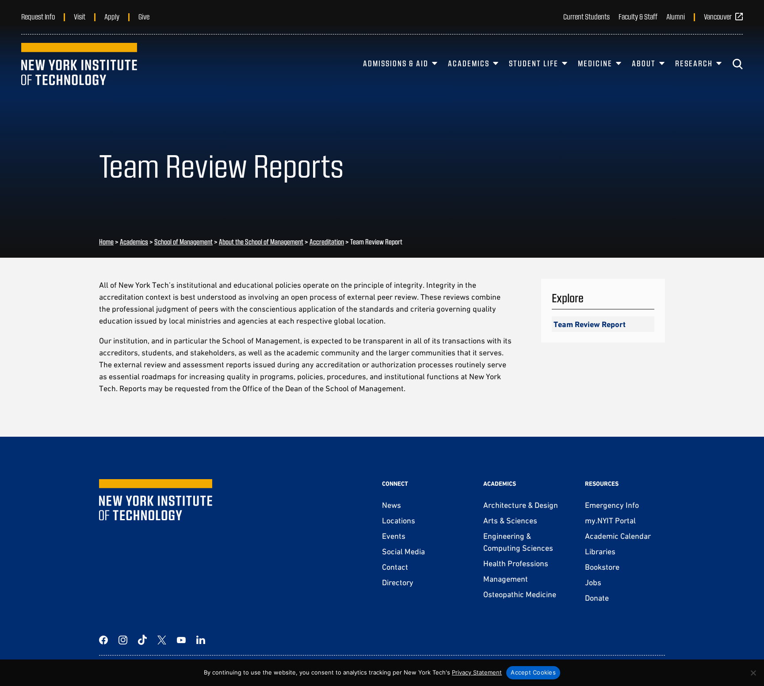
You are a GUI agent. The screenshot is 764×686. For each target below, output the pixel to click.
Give (143, 16)
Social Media (403, 551)
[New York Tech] (79, 64)
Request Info (38, 16)
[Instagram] (122, 640)
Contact (395, 567)
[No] (753, 672)
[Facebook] (103, 640)
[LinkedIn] (200, 640)
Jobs (593, 582)
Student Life (533, 63)
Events (393, 536)
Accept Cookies (533, 672)
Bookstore (602, 567)
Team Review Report (590, 324)
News (391, 505)
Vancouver (718, 16)
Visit (79, 16)
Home (106, 241)
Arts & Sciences (510, 520)
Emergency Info (612, 505)
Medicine (595, 63)
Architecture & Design (520, 505)
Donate (597, 597)
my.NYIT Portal (610, 520)
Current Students (586, 16)
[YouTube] (181, 640)
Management (505, 578)
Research (694, 63)
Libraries (600, 551)
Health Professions (515, 563)
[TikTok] (142, 640)
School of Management (183, 241)
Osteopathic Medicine (519, 594)
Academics (468, 63)
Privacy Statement (477, 672)
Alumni (675, 16)
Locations (398, 520)
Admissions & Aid (395, 63)
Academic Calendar (618, 536)
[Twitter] (161, 640)
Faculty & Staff (638, 16)
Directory (397, 582)
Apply (111, 16)
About (644, 63)
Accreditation (326, 241)
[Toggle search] (737, 64)
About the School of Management (261, 241)
